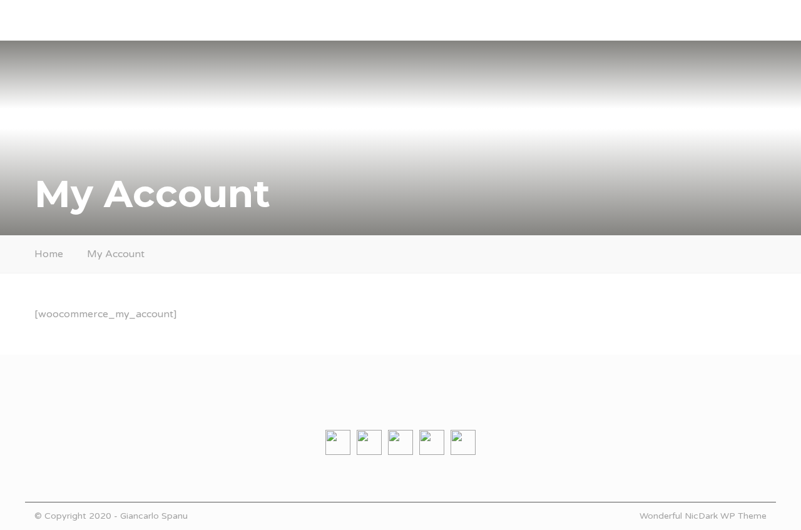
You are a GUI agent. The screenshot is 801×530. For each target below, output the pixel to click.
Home (48, 254)
